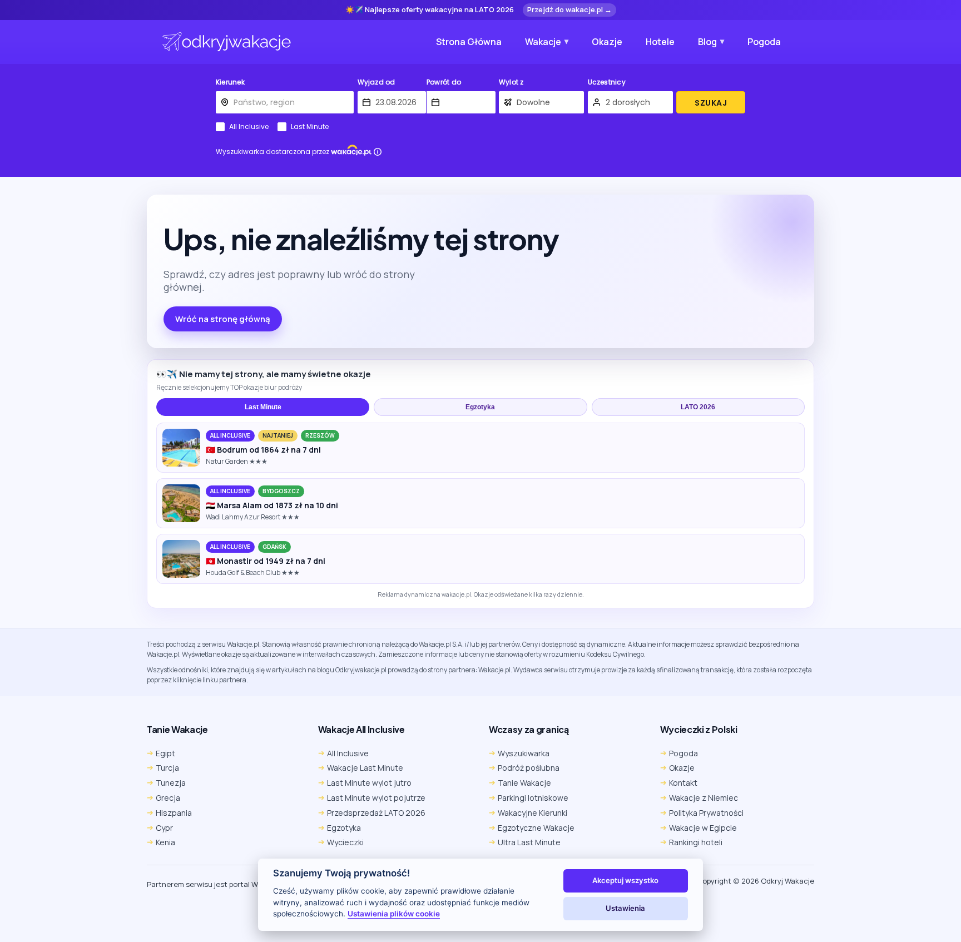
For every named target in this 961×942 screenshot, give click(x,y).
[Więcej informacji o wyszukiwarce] (378, 152)
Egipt (165, 753)
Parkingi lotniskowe (533, 797)
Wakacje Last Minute (365, 767)
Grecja (168, 797)
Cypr (164, 827)
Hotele (660, 42)
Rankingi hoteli (695, 842)
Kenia (165, 842)
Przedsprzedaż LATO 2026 (376, 812)
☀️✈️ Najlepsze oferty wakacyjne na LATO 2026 (429, 10)
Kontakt (683, 782)
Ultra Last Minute (529, 842)
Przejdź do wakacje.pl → (569, 9)
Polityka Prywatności (706, 812)
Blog (707, 42)
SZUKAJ (711, 102)
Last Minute (310, 126)
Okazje (607, 42)
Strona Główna (469, 42)
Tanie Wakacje (524, 782)
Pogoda (764, 42)
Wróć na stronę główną (222, 319)
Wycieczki (345, 842)
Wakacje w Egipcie (703, 827)
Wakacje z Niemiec (703, 797)
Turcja (167, 767)
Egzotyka (480, 407)
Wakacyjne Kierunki (532, 812)
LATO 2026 (698, 407)
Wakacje (543, 42)
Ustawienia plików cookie (394, 913)
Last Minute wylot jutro (369, 782)
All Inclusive (249, 126)
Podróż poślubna (528, 767)
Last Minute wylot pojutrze (376, 797)
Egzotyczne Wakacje (536, 827)
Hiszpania (174, 812)
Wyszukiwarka (523, 753)
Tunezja (171, 782)
